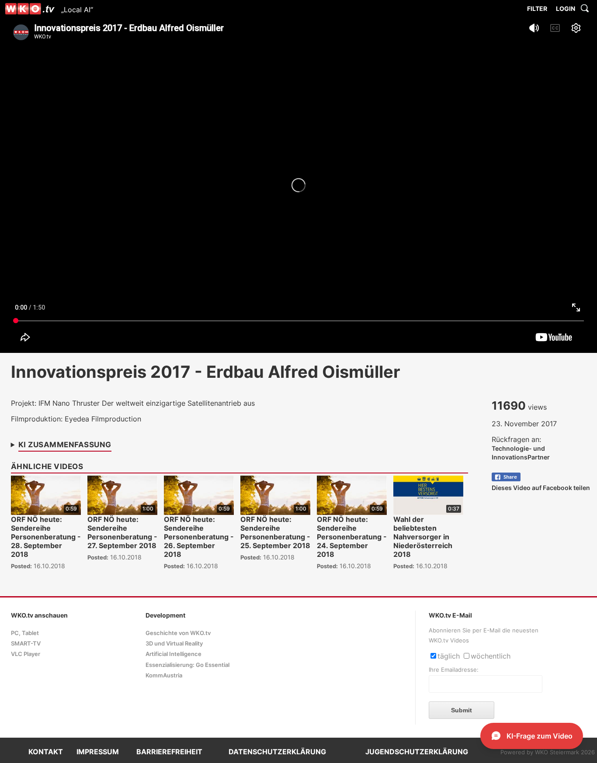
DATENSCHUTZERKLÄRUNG (277, 751)
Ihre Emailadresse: (454, 669)
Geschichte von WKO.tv (178, 633)
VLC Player (25, 654)
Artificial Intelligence (173, 654)
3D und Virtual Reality (174, 643)
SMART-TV (26, 643)
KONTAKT (45, 751)
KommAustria (164, 675)
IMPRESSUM (97, 751)
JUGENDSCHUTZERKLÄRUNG (416, 751)
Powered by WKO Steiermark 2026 (547, 752)
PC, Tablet (25, 633)
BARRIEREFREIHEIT (169, 751)
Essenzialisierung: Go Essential (187, 665)
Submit (461, 710)
